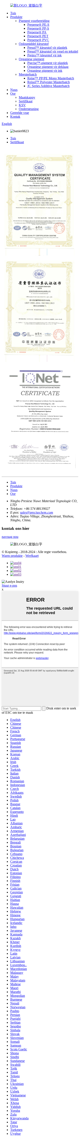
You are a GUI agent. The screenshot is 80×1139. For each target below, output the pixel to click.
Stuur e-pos (9, 585)
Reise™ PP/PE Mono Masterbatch (50, 78)
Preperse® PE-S (38, 24)
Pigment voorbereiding (34, 21)
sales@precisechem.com (36, 512)
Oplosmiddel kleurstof (34, 44)
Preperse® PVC (38, 40)
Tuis (13, 13)
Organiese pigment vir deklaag (47, 67)
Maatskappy (27, 97)
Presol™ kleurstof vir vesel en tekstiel (52, 51)
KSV (22, 105)
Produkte (16, 17)
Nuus (13, 90)
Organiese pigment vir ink (44, 70)
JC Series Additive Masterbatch (48, 86)
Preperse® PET (37, 36)
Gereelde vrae (19, 113)
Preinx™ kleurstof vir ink (44, 55)
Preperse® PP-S (38, 28)
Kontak (15, 116)
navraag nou (10, 537)
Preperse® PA (37, 32)
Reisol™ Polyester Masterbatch (48, 82)
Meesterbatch (28, 74)
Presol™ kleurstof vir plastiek (47, 47)
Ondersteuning (29, 109)
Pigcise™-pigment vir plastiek (47, 63)
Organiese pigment (31, 59)
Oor (13, 93)
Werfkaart (32, 555)
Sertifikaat (25, 101)
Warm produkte (12, 555)
